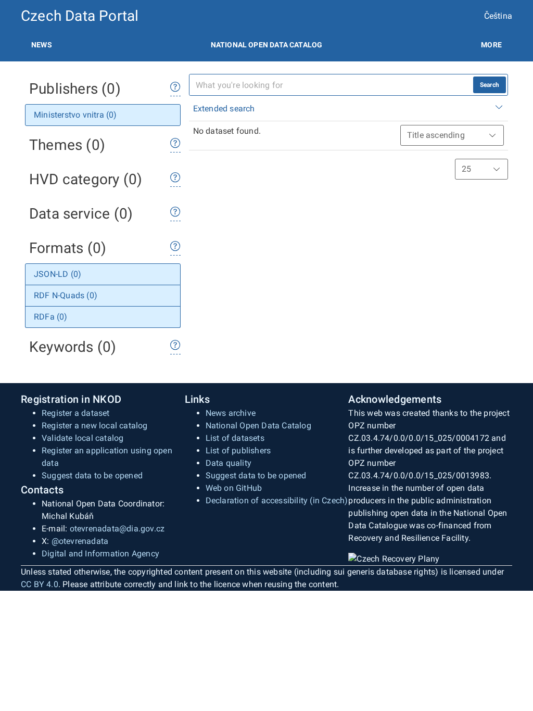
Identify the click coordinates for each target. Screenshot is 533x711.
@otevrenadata (80, 541)
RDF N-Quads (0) (65, 295)
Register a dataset (76, 413)
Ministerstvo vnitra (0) (75, 115)
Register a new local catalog (95, 425)
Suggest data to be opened (92, 475)
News (41, 45)
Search (489, 84)
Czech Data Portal (79, 15)
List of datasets (235, 438)
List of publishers (238, 450)
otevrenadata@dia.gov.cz (117, 529)
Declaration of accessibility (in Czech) (277, 500)
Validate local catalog (82, 438)
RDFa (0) (51, 317)
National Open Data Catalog (258, 425)
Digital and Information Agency (100, 553)
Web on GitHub (234, 488)
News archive (231, 413)
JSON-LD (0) (57, 274)
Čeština (498, 16)
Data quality (228, 463)
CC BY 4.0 (39, 584)
